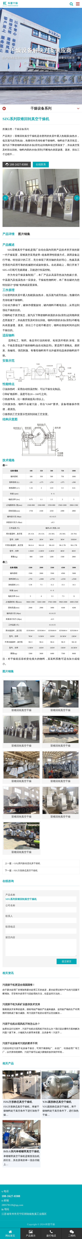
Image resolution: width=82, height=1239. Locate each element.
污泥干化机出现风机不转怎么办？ (21, 1023)
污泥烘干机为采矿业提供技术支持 (21, 1004)
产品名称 (10, 894)
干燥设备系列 (41, 108)
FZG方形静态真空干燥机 (26, 870)
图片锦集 (24, 234)
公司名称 (10, 905)
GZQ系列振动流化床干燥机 (27, 863)
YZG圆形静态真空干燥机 (57, 1101)
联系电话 (10, 926)
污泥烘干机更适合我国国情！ (18, 984)
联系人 (9, 916)
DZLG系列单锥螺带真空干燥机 (21, 1151)
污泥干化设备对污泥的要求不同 (20, 1043)
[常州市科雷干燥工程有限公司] (10, 4)
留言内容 (10, 937)
